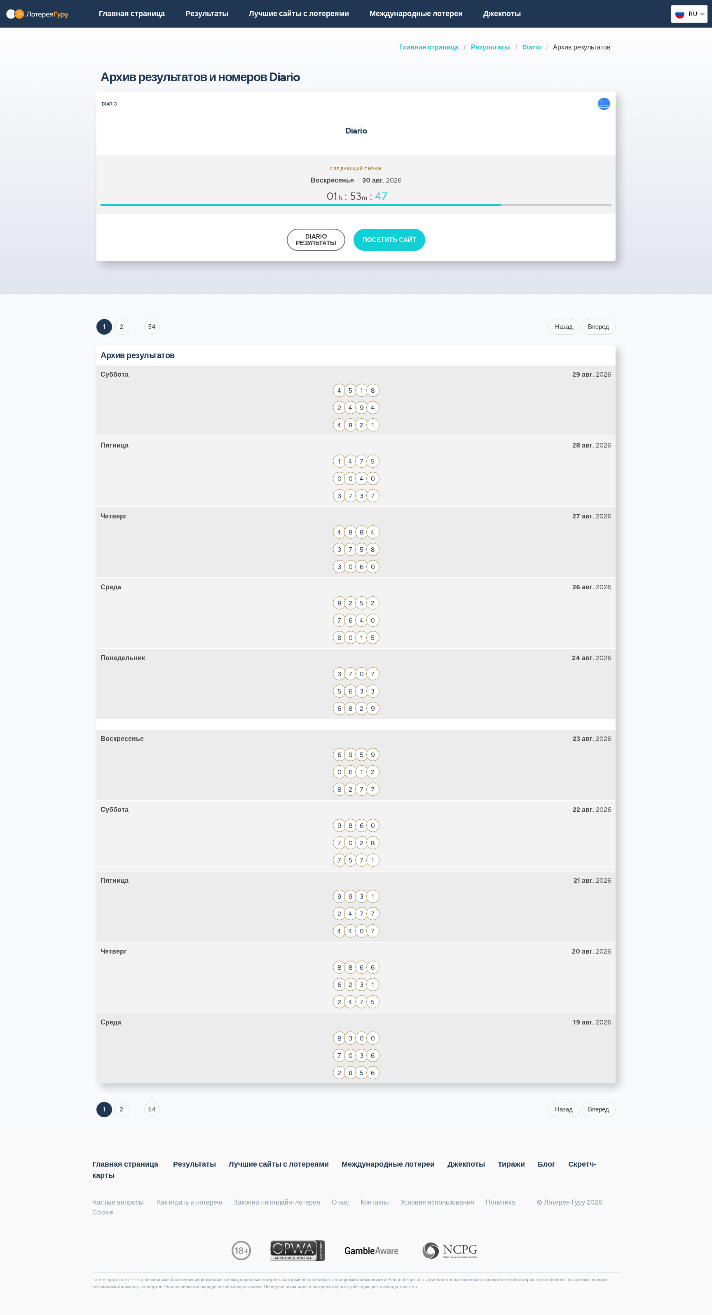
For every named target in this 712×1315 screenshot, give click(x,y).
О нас (340, 1202)
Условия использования (437, 1202)
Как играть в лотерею (189, 1202)
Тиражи (511, 1163)
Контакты (375, 1202)
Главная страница (429, 47)
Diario (531, 47)
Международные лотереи (416, 13)
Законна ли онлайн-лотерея (277, 1202)
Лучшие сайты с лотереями (299, 13)
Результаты (490, 47)
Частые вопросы (118, 1202)
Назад (564, 327)
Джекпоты (502, 13)
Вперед (598, 327)
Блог (546, 1163)
